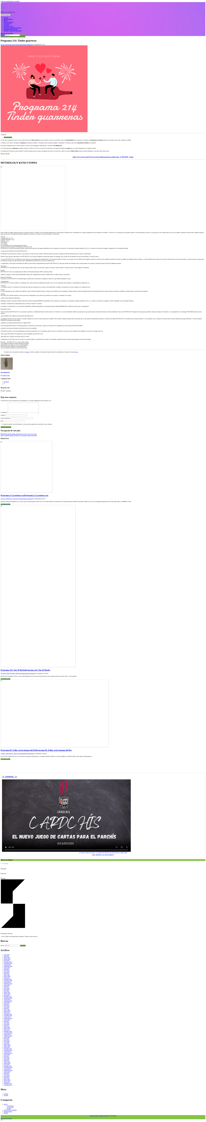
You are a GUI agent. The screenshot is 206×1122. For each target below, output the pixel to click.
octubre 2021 (7, 1017)
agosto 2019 (7, 1054)
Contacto (7, 23)
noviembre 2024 (8, 963)
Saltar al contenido (10, 1)
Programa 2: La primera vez (24, 495)
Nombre (3, 415)
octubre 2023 (7, 982)
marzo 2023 (7, 992)
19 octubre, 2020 (9, 673)
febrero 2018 (7, 1080)
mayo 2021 (7, 1024)
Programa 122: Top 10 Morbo (25, 670)
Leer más (5, 504)
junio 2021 (6, 1022)
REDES (6, 1113)
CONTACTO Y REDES (10, 1110)
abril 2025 (6, 956)
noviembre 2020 (8, 1032)
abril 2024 (6, 973)
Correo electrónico (6, 418)
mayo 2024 (7, 972)
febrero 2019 (7, 1063)
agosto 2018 (7, 1072)
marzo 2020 (7, 1044)
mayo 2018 (7, 1076)
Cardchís (9, 777)
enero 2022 (7, 1012)
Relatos (9, 1108)
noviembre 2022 (8, 998)
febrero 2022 (7, 1011)
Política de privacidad (12, 28)
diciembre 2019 (8, 1048)
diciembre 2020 (8, 1031)
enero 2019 (7, 1064)
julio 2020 (6, 1038)
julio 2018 (6, 1073)
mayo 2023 (7, 989)
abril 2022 (6, 1008)
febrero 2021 (7, 1028)
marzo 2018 (7, 1079)
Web (2, 421)
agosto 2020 (7, 1037)
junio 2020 (6, 1040)
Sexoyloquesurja (23, 44)
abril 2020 (6, 1043)
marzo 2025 (7, 957)
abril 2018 (6, 1077)
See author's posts (5, 375)
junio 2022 (6, 1005)
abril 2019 (6, 1060)
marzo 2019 (7, 1061)
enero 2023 (7, 995)
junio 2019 (6, 1057)
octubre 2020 (7, 1034)
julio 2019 (6, 1056)
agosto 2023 (7, 985)
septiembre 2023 (8, 983)
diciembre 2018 (8, 1066)
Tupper (6, 25)
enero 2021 (7, 1030)
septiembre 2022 (8, 1001)
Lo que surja (10, 1107)
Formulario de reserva (13, 31)
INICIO (6, 17)
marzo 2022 (7, 1009)
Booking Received (10, 29)
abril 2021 (6, 1025)
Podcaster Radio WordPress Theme (99, 1115)
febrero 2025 (7, 959)
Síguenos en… (9, 22)
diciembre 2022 (8, 996)
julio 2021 (6, 1021)
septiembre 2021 (8, 1018)
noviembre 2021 (8, 1015)
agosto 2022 (7, 1002)
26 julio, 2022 (8, 44)
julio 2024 (6, 969)
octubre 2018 (7, 1069)
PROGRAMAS (8, 19)
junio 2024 (6, 970)
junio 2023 (6, 988)
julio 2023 (6, 986)
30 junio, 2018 (8, 498)
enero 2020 (7, 1047)
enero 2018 (7, 1082)
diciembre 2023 (8, 979)
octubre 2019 (7, 1051)
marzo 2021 (7, 1027)
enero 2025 (7, 960)
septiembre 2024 (8, 966)
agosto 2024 (7, 967)
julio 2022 (6, 1004)
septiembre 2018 (8, 1070)
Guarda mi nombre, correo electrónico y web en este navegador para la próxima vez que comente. (27, 424)
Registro (6, 1094)
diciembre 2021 (8, 1014)
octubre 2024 (7, 964)
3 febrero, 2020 (8, 753)
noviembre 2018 (8, 1067)
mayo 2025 (7, 954)
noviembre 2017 (8, 1085)
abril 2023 (6, 991)
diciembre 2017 (8, 1083)
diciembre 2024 (8, 962)
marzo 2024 (7, 975)
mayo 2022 (7, 1006)
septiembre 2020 (8, 1035)
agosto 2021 (7, 1019)
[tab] (5, 15)
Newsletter (8, 26)
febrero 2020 (7, 1046)
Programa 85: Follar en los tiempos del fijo (36, 750)
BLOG (6, 20)
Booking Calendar (6, 863)
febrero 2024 (7, 976)
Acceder (6, 1095)
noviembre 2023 (8, 980)
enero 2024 (7, 978)
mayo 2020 (7, 1041)
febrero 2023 (7, 993)
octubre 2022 (7, 999)
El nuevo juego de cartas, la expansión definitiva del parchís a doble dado (103, 852)
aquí (77, 352)
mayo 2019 (7, 1059)
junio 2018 (6, 1074)
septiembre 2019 (8, 1053)
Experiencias (10, 1105)
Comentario (4, 412)
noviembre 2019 (8, 1050)
